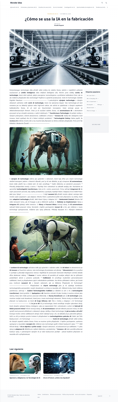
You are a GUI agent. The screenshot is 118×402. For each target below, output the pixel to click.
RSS (39, 397)
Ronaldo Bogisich (59, 25)
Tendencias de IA (100, 7)
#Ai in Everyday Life (93, 98)
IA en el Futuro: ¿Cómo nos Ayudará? (56, 378)
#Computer (91, 104)
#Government (91, 107)
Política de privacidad (68, 394)
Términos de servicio (55, 394)
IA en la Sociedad (57, 7)
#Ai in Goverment (92, 101)
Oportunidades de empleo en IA (85, 7)
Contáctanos (45, 394)
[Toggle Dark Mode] (106, 2)
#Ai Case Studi (91, 95)
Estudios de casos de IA (45, 7)
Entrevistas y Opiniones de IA (29, 7)
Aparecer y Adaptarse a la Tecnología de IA (25, 378)
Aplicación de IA (14, 7)
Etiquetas (89, 394)
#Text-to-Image (92, 110)
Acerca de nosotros (80, 394)
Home (39, 394)
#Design (100, 104)
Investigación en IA (69, 7)
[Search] (102, 2)
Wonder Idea (16, 2)
